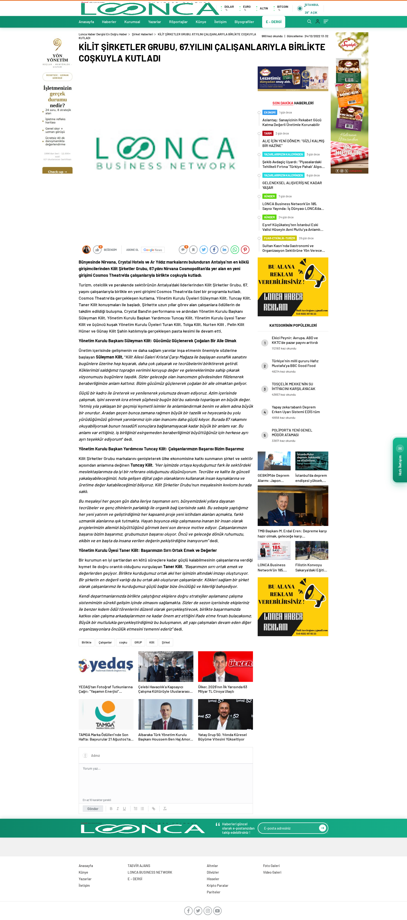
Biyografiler (244, 21)
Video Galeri (272, 872)
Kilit (152, 642)
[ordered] (135, 808)
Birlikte (86, 642)
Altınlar (212, 865)
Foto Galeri (271, 865)
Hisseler (213, 879)
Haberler (109, 21)
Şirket (124, 268)
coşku (123, 642)
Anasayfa (86, 21)
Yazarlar (154, 21)
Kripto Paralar (217, 885)
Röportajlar (178, 21)
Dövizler (213, 872)
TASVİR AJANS (139, 865)
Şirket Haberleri (142, 34)
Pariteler (213, 892)
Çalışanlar (105, 642)
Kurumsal (132, 21)
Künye (201, 21)
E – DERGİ (273, 21)
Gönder (92, 808)
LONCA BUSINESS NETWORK (150, 872)
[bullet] (142, 808)
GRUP (138, 642)
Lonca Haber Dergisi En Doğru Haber (103, 34)
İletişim (220, 21)
